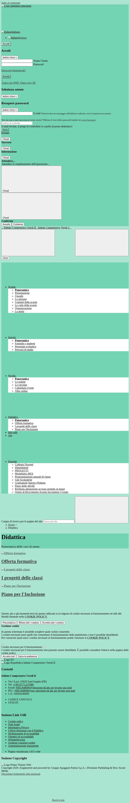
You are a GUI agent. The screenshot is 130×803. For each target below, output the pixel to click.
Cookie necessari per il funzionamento (22, 647)
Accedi (6, 44)
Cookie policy (15, 721)
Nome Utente (40, 60)
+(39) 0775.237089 (23, 684)
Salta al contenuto (10, 2)
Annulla (6, 224)
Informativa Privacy (18, 727)
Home (11, 524)
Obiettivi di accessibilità (21, 736)
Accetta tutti (53, 622)
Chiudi (6, 139)
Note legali (14, 724)
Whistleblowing (16, 739)
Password (38, 64)
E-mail (36, 113)
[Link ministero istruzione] (16, 5)
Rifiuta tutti (29, 622)
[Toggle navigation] (28, 242)
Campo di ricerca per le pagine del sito (21, 521)
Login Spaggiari (88, 120)
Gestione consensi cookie (21, 742)
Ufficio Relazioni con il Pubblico (25, 730)
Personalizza (9, 622)
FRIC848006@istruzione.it (44, 687)
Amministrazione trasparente (23, 745)
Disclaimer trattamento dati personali (20, 773)
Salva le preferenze (27, 656)
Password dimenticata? (13, 70)
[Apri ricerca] (102, 242)
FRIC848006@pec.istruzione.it (45, 690)
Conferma (18, 224)
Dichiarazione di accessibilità (23, 733)
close (5, 258)
